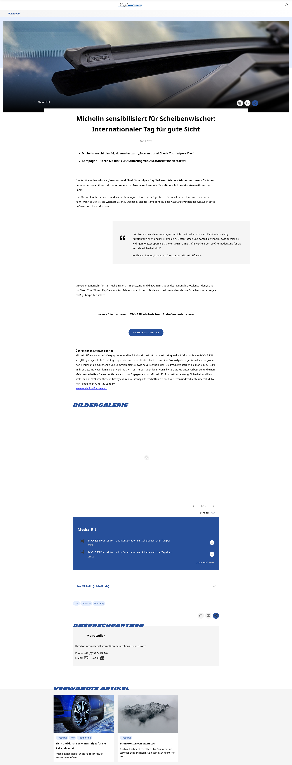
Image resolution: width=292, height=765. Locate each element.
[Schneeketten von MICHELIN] (148, 728)
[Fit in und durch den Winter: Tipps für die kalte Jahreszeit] (84, 728)
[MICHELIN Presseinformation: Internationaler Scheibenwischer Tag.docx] (212, 554)
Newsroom (14, 13)
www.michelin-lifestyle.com (91, 388)
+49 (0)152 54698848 (96, 653)
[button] (286, 4)
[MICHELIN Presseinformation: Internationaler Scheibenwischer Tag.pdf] (212, 542)
